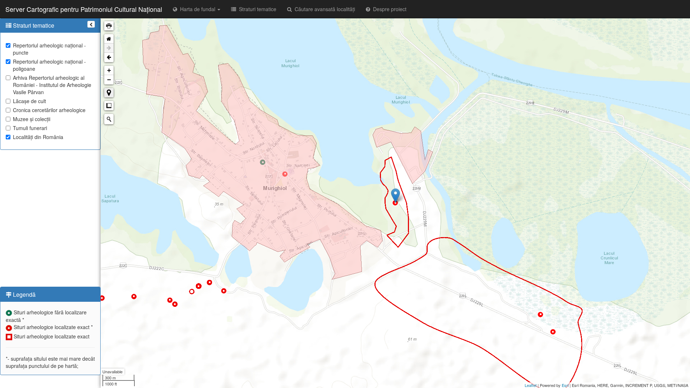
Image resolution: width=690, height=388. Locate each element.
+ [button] (109, 70)
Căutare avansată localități (323, 9)
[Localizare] (109, 92)
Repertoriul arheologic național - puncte (49, 49)
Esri (565, 385)
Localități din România (38, 136)
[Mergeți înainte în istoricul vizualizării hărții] (109, 48)
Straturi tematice (256, 9)
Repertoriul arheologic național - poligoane (49, 65)
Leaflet (531, 385)
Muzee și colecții (31, 119)
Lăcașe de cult (29, 101)
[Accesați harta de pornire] (109, 38)
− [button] (109, 79)
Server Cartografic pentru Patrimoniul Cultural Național (83, 9)
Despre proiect (388, 9)
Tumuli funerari (30, 127)
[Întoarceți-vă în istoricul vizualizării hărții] (109, 57)
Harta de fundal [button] (197, 9)
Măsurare (109, 105)
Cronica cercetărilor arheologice (49, 110)
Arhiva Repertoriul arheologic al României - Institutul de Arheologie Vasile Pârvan (52, 85)
